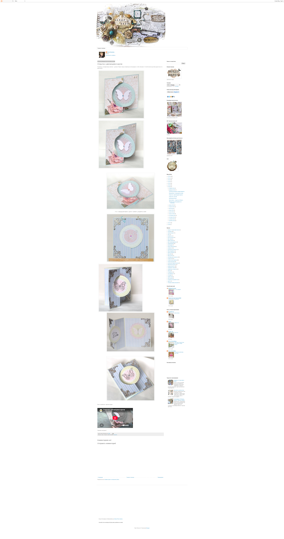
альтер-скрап (170, 232)
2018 (169, 224)
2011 (169, 178)
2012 (169, 179)
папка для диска (171, 261)
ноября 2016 (172, 218)
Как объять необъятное (179, 390)
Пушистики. (176, 299)
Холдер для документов (173, 279)
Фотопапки (170, 278)
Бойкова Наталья (172, 288)
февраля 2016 (172, 189)
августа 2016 (172, 213)
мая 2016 (171, 208)
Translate (177, 86)
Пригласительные (172, 264)
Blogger (147, 528)
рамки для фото (171, 266)
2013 (169, 181)
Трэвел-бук (170, 276)
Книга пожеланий (171, 246)
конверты (170, 248)
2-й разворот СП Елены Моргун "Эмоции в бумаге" (179, 400)
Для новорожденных (172, 242)
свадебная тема (171, 267)
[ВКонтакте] (168, 97)
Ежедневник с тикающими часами (176, 193)
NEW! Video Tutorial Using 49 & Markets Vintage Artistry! (179, 343)
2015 (169, 185)
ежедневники (170, 243)
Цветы (169, 281)
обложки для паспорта (172, 257)
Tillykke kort (176, 322)
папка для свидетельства (173, 263)
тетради (169, 275)
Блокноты (170, 236)
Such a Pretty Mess (172, 341)
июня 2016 (171, 210)
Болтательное (171, 237)
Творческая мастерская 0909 (174, 298)
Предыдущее (160, 477)
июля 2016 (171, 211)
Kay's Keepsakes (172, 351)
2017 (169, 222)
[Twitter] (169, 97)
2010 (169, 176)
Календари (170, 245)
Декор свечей (171, 240)
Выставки (170, 239)
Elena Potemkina (110, 52)
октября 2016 (172, 217)
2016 (169, 186)
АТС (169, 234)
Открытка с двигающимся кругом (176, 194)
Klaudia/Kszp (171, 311)
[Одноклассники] (171, 97)
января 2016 (172, 188)
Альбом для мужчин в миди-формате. (177, 191)
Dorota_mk (170, 331)
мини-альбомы (171, 252)
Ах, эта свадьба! (177, 289)
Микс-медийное (171, 251)
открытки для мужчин (172, 260)
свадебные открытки (172, 269)
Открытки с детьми (173, 196)
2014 (169, 183)
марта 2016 (171, 205)
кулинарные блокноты (172, 249)
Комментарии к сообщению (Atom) (112, 479)
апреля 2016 (172, 206)
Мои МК (169, 254)
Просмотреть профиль (110, 55)
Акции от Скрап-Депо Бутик (173, 229)
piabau (169, 321)
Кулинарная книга (173, 198)
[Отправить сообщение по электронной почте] (113, 433)
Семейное (170, 272)
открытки (115, 434)
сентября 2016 (172, 215)
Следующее (100, 477)
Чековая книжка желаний (173, 282)
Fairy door (176, 332)
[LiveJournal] (174, 97)
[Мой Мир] (172, 97)
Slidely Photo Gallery (118, 518)
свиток (169, 270)
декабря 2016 (172, 220)
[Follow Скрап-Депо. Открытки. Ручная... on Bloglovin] (173, 92)
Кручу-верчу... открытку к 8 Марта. (176, 200)
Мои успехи (170, 255)
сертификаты (171, 273)
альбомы (170, 231)
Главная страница (101, 48)
